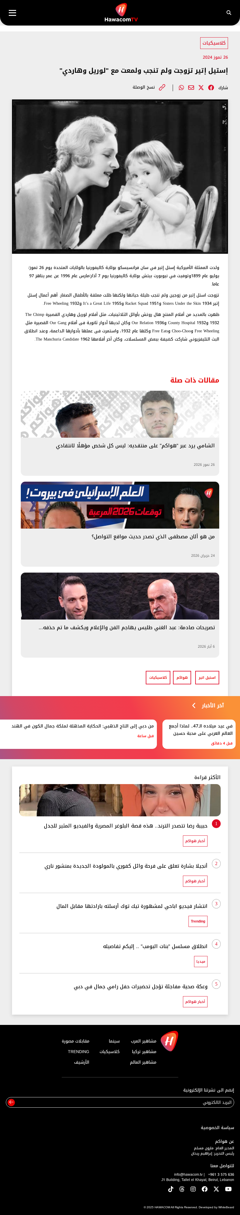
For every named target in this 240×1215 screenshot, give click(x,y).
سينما (114, 1041)
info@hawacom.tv (188, 1174)
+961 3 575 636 (221, 1174)
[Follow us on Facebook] (205, 1189)
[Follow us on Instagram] (193, 1189)
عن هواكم (224, 1141)
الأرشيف (81, 1062)
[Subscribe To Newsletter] (11, 1102)
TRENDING (78, 1052)
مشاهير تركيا (144, 1052)
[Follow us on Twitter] (216, 1189)
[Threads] (182, 1189)
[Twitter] (201, 87)
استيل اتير (207, 677)
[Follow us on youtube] (228, 1189)
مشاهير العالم (143, 1062)
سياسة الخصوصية (217, 1128)
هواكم (182, 677)
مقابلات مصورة (75, 1041)
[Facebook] (211, 87)
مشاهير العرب (143, 1041)
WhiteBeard (226, 1207)
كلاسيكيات (214, 43)
